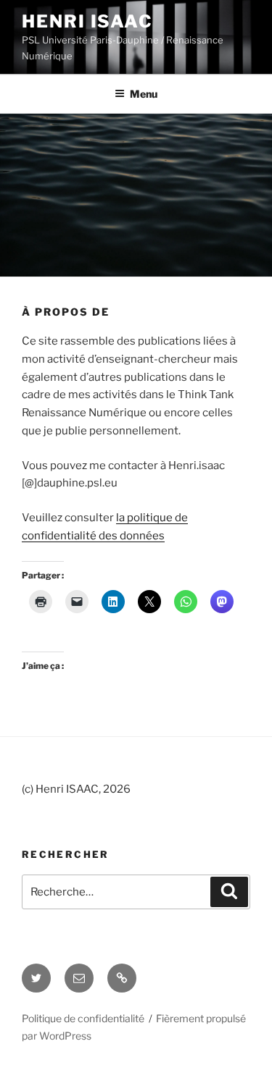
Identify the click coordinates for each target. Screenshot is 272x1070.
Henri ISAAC (87, 21)
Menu (143, 94)
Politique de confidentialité (83, 1018)
